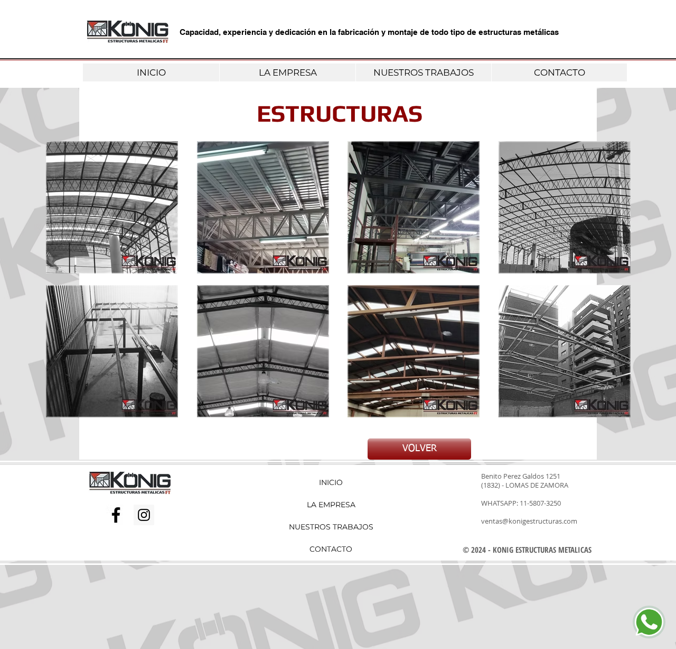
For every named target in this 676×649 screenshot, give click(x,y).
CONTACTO (330, 549)
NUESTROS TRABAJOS (331, 527)
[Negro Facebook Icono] (116, 515)
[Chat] (649, 622)
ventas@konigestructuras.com (529, 521)
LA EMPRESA (331, 504)
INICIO (331, 482)
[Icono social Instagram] (144, 515)
